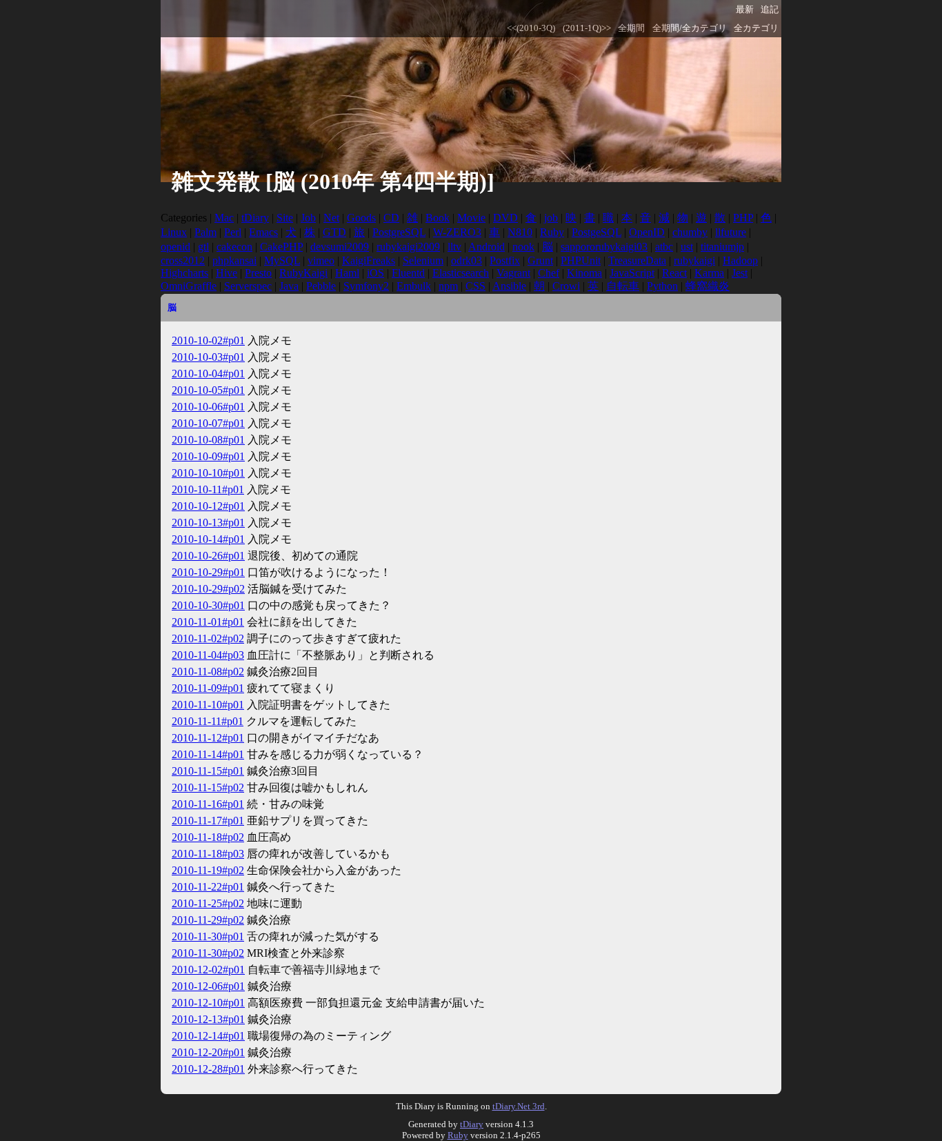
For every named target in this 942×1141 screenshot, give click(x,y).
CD (391, 218)
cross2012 (183, 260)
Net (331, 218)
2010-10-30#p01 (208, 605)
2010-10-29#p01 (208, 572)
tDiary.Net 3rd (518, 1106)
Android (486, 246)
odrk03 (466, 260)
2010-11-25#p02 (208, 903)
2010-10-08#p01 (208, 440)
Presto (258, 273)
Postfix (505, 260)
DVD (505, 218)
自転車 (622, 286)
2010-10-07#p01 (208, 423)
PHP (743, 218)
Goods (361, 218)
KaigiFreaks (368, 260)
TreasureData (637, 260)
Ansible (509, 286)
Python (662, 286)
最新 (745, 9)
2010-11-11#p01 (207, 721)
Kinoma (584, 273)
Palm (205, 232)
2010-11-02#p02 (208, 638)
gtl (203, 246)
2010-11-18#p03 (208, 854)
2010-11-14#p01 (208, 754)
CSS (475, 286)
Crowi (566, 286)
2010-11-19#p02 (208, 870)
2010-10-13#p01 (208, 522)
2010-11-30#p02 (208, 953)
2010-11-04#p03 (208, 655)
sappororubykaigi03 (604, 246)
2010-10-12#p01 (208, 506)
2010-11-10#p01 (208, 705)
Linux (174, 232)
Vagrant (513, 273)
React (674, 273)
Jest (740, 273)
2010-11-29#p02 (208, 920)
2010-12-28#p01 (208, 1069)
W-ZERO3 (457, 232)
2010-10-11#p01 (208, 489)
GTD (334, 232)
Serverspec (248, 286)
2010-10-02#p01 (208, 340)
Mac (224, 218)
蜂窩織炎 (707, 286)
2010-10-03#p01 (208, 357)
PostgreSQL (398, 232)
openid (175, 246)
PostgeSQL (596, 232)
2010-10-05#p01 (208, 390)
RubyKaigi (303, 273)
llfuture (730, 232)
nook (523, 246)
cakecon (234, 246)
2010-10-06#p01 (208, 407)
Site (285, 218)
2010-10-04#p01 (208, 373)
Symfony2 (366, 286)
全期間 (631, 28)
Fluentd (408, 273)
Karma (709, 273)
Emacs (263, 232)
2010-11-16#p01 (208, 804)
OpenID (647, 232)
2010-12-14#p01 (208, 1036)
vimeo (321, 260)
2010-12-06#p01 (208, 986)
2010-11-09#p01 (208, 688)
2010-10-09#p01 (208, 456)
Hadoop (740, 260)
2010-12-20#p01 (208, 1052)
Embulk (414, 286)
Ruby (552, 232)
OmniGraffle (189, 286)
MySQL (282, 260)
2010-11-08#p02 (208, 671)
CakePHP (281, 246)
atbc (664, 246)
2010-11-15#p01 (208, 771)
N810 (520, 232)
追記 (770, 9)
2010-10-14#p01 (208, 539)
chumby (690, 232)
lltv (454, 246)
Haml (347, 273)
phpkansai (234, 260)
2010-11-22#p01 (208, 887)
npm (448, 286)
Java (289, 286)
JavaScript (632, 273)
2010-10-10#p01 (208, 473)
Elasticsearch (460, 273)
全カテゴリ (756, 28)
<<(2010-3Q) (531, 28)
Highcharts (184, 273)
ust (687, 246)
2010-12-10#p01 (208, 1003)
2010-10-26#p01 (208, 556)
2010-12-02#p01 (208, 969)
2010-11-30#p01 (208, 936)
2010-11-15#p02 (208, 787)
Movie (471, 218)
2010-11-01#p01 (208, 622)
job (551, 218)
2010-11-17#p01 (208, 820)
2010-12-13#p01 (208, 1019)
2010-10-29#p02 (208, 589)
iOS (375, 273)
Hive (226, 273)
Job (308, 218)
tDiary (255, 218)
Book (437, 218)
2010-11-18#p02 (208, 837)
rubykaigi (694, 260)
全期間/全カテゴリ (689, 28)
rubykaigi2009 (408, 246)
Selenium (423, 260)
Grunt (540, 260)
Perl (232, 232)
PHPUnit (581, 260)
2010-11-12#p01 (208, 738)
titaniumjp (722, 246)
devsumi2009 (339, 246)
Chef (548, 273)
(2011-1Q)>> (587, 28)
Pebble (321, 286)
